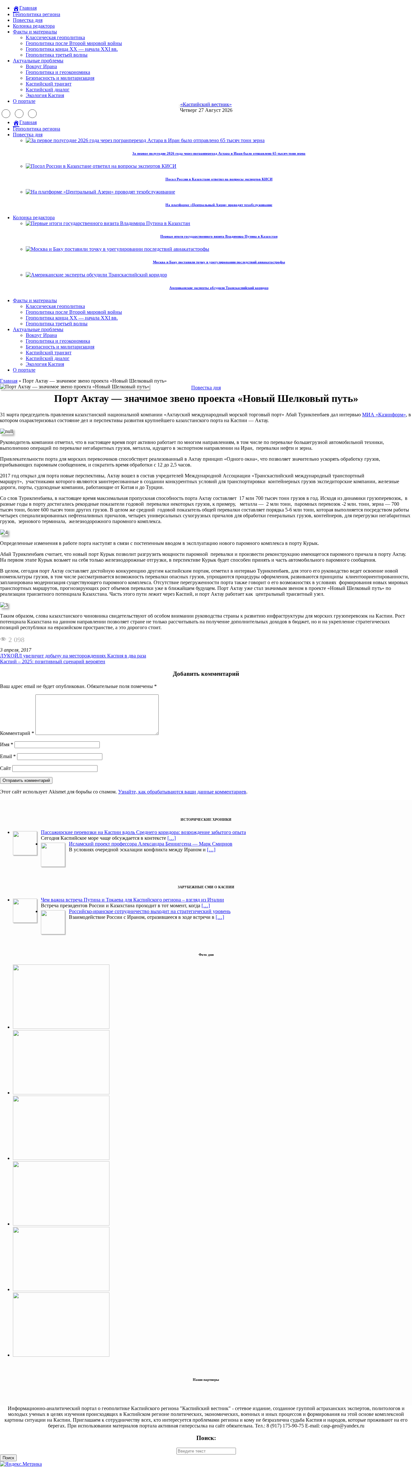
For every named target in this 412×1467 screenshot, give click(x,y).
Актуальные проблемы (38, 60)
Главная (8, 381)
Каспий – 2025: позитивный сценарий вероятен (52, 661)
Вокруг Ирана (41, 66)
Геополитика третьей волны (57, 55)
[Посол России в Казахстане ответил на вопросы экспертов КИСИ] (61, 1224)
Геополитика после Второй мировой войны (74, 43)
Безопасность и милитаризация (60, 78)
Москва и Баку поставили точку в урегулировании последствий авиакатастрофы (219, 262)
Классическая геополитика (55, 37)
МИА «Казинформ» (384, 414)
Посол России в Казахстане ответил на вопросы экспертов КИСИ (219, 179)
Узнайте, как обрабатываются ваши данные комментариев (182, 791)
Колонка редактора (34, 26)
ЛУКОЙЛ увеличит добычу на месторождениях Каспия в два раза (73, 655)
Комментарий (17, 733)
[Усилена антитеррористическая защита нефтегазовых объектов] (61, 1289)
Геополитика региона (36, 14)
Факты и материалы (35, 31)
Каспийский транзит (48, 83)
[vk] (32, 113)
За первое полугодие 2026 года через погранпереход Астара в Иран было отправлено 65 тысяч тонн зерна (218, 153)
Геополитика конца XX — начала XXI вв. (72, 49)
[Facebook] (6, 113)
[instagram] (19, 113)
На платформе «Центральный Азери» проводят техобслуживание (218, 205)
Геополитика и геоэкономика (58, 72)
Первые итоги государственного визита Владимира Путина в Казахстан (218, 236)
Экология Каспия (45, 95)
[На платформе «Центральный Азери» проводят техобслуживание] (61, 1355)
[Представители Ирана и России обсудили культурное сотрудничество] (61, 1158)
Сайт (5, 768)
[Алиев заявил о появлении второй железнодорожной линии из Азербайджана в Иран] (61, 1027)
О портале (24, 101)
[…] (171, 838)
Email (8, 756)
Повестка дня (27, 20)
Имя (6, 744)
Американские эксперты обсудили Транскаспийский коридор (218, 288)
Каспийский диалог (48, 89)
